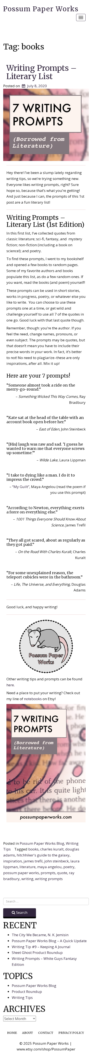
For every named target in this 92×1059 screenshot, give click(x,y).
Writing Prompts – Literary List (41, 72)
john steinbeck (56, 861)
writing (27, 878)
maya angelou (49, 866)
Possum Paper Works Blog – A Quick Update (49, 940)
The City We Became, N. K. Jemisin (40, 934)
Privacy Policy (71, 1033)
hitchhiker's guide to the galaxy (43, 855)
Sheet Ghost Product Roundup (37, 952)
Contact (45, 1033)
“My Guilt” (20, 486)
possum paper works (21, 872)
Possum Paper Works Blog (42, 843)
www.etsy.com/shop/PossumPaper (46, 1049)
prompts (48, 872)
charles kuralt (52, 849)
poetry (68, 866)
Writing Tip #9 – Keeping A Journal (41, 946)
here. (10, 684)
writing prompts (49, 878)
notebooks (33, 698)
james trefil (33, 861)
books (33, 849)
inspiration (12, 861)
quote (62, 872)
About (27, 1033)
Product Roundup (27, 991)
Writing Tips (22, 997)
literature (27, 866)
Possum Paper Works (41, 9)
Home (12, 1033)
